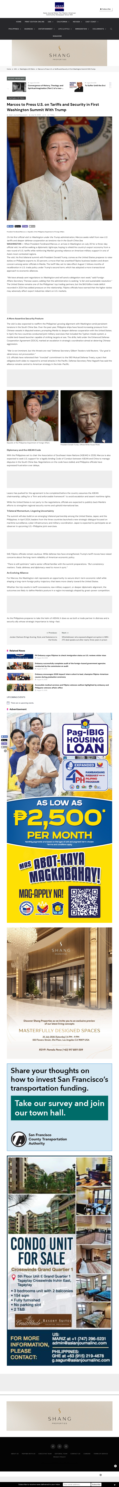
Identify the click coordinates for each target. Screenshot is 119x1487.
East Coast (91, 22)
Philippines (14, 29)
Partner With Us (28, 1454)
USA (49, 22)
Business (29, 29)
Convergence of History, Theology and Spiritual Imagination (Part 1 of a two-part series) (65, 88)
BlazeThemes (73, 1463)
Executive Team (45, 1454)
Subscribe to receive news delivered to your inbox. (39, 1484)
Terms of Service (101, 1454)
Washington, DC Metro (16, 98)
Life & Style (64, 29)
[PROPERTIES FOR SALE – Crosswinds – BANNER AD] (59, 1365)
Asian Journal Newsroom (18, 115)
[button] (5, 750)
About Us (15, 1454)
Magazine (57, 36)
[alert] (59, 702)
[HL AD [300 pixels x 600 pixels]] (59, 922)
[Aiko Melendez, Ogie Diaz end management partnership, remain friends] (95, 87)
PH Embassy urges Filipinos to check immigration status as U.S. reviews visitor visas (70, 655)
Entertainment (45, 29)
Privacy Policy (59, 1457)
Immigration (81, 29)
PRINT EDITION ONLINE (34, 22)
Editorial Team (61, 1454)
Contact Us (75, 1454)
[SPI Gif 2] (59, 65)
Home (18, 22)
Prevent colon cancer (17, 85)
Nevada (76, 22)
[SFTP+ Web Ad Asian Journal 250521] (59, 1150)
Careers (87, 1454)
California (62, 22)
